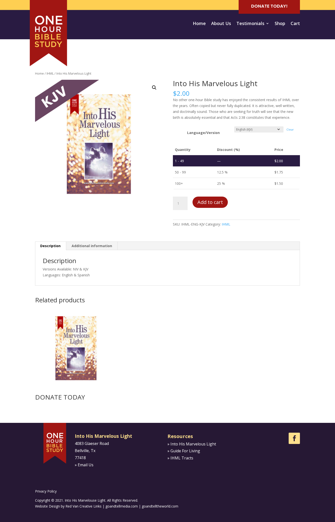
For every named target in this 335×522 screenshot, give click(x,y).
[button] (154, 87)
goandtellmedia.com (121, 506)
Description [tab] (50, 245)
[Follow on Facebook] (294, 438)
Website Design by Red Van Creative (63, 506)
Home (199, 24)
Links (97, 506)
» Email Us (84, 465)
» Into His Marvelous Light (192, 444)
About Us (221, 24)
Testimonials (250, 24)
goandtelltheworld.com (160, 506)
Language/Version (203, 132)
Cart (295, 24)
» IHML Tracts (180, 458)
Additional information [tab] (92, 245)
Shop (280, 24)
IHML (50, 73)
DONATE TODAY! (269, 6)
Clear (290, 129)
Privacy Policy (46, 491)
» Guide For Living (184, 451)
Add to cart (210, 202)
